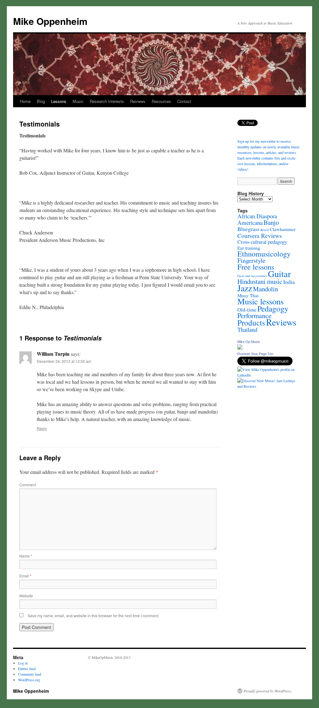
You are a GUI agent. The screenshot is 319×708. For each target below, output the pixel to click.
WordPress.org (29, 679)
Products (251, 322)
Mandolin (265, 289)
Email (25, 575)
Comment (27, 484)
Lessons (58, 101)
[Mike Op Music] (239, 347)
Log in (23, 662)
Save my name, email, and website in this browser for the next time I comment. (93, 615)
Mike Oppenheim (50, 21)
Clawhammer (283, 229)
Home (25, 101)
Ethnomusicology (264, 254)
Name (25, 555)
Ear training (248, 248)
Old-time (246, 309)
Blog (41, 101)
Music (78, 101)
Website (26, 595)
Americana (250, 222)
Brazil (264, 230)
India (289, 281)
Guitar (279, 274)
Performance (254, 315)
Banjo (271, 222)
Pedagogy (272, 308)
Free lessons (255, 267)
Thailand (247, 329)
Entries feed (27, 668)
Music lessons (260, 301)
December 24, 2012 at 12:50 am (64, 361)
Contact (184, 101)
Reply (42, 428)
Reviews (137, 101)
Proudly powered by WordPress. (268, 690)
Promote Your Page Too (255, 354)
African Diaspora (257, 216)
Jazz (244, 288)
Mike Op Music (248, 342)
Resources (161, 101)
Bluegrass (248, 229)
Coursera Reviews (259, 235)
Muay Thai (248, 295)
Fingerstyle (251, 260)
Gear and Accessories (252, 276)
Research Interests (107, 101)
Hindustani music (259, 281)
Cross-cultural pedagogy (262, 241)
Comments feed (29, 674)
